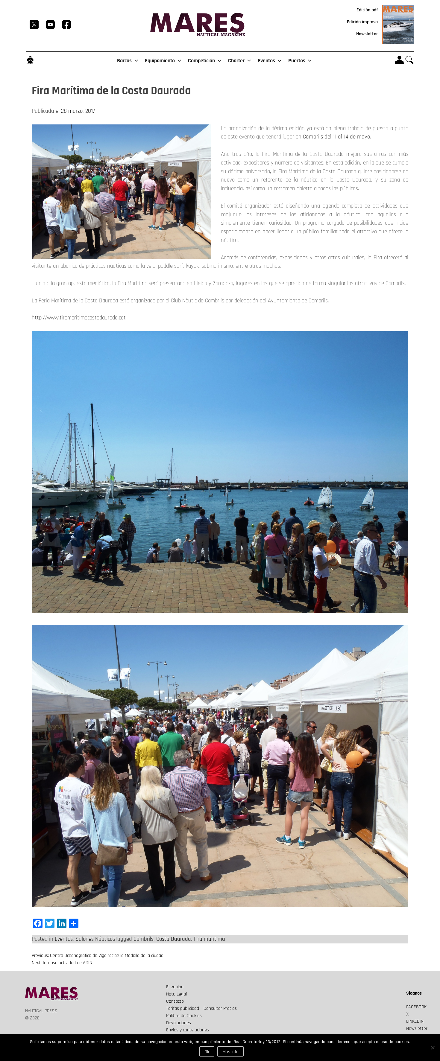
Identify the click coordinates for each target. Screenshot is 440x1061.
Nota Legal (176, 994)
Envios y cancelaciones (187, 1030)
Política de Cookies (184, 1016)
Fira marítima (209, 939)
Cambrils (143, 939)
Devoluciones (178, 1023)
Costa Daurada (173, 939)
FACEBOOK (416, 1007)
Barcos (124, 60)
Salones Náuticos (95, 939)
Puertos (296, 60)
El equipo (174, 987)
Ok (206, 1052)
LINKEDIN (415, 1021)
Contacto (175, 1001)
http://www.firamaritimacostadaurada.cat (79, 318)
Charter (236, 60)
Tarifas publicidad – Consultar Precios (201, 1008)
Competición (201, 60)
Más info (230, 1052)
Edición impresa (362, 22)
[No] (433, 1048)
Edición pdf (367, 10)
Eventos (266, 60)
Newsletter (367, 34)
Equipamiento (160, 60)
